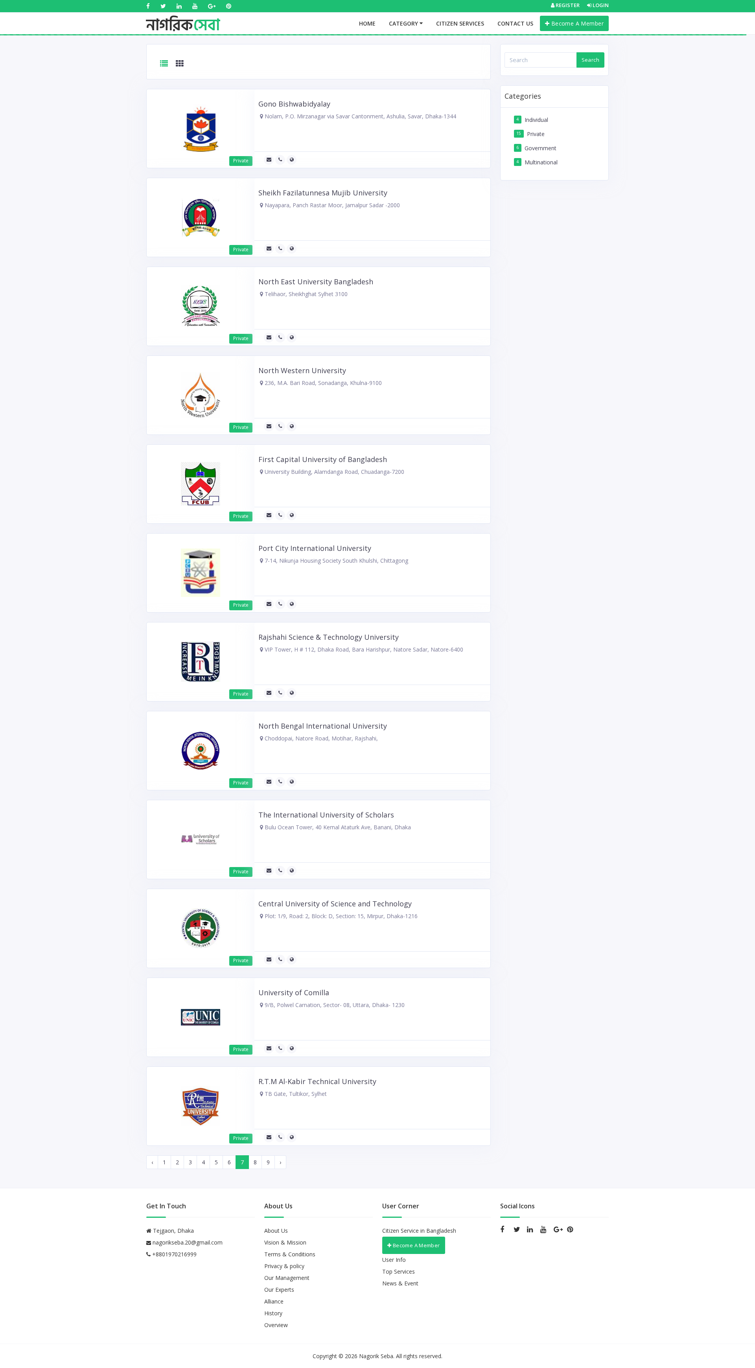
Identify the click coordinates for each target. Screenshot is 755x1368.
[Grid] (180, 63)
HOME (367, 23)
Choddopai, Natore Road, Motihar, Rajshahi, (320, 738)
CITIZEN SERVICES (460, 23)
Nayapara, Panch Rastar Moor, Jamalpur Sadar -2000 (331, 205)
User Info (394, 1259)
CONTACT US (515, 23)
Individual (536, 119)
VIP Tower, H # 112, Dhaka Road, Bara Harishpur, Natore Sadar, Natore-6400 (363, 649)
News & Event (400, 1283)
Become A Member (576, 23)
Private (536, 134)
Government (540, 148)
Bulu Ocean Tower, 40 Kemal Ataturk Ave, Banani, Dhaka (337, 827)
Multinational (541, 162)
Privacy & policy (284, 1266)
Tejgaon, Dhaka (172, 1230)
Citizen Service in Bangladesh (419, 1230)
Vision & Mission (285, 1242)
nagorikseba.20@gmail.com (188, 1242)
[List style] (164, 63)
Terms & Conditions (289, 1254)
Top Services (398, 1271)
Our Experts (279, 1289)
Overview (276, 1325)
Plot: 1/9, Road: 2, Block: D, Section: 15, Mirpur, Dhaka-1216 (340, 916)
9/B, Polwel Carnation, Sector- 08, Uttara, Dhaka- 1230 (334, 1005)
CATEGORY (404, 23)
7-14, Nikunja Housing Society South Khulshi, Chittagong (335, 560)
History (273, 1313)
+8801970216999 (174, 1254)
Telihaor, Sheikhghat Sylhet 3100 (305, 294)
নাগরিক (183, 18)
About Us (276, 1230)
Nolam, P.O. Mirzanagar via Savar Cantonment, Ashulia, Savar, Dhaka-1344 (359, 116)
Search (590, 59)
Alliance (274, 1301)
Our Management (286, 1277)
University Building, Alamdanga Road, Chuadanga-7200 (333, 471)
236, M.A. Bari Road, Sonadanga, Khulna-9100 (322, 383)
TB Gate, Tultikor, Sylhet (295, 1093)
